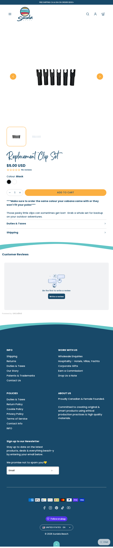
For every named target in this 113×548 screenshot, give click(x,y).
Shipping (12, 356)
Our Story (12, 370)
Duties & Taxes (16, 366)
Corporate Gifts (68, 366)
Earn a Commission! (70, 370)
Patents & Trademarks (21, 375)
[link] (95, 14)
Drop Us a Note (67, 375)
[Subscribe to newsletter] (52, 470)
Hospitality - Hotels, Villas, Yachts (79, 361)
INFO (9, 428)
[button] (10, 14)
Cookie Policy (15, 409)
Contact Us (14, 380)
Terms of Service (17, 418)
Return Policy (15, 404)
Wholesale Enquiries (70, 356)
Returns (11, 361)
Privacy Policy (15, 414)
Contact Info (14, 423)
